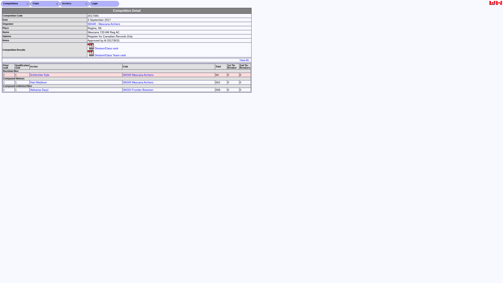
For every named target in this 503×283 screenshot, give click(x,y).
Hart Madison (38, 82)
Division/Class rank (106, 48)
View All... (245, 60)
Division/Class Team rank (110, 55)
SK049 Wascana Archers (138, 74)
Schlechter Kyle (39, 74)
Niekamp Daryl (39, 89)
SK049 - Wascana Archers (104, 24)
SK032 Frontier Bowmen (138, 89)
